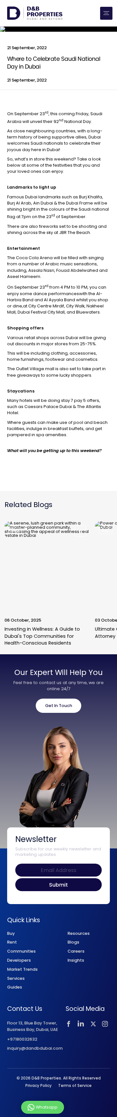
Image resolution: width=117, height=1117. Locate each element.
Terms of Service (75, 1085)
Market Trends (22, 969)
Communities (21, 951)
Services (16, 978)
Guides (14, 987)
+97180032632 (22, 1039)
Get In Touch (58, 705)
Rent (12, 942)
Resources (79, 933)
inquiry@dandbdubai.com (35, 1048)
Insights (76, 960)
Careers (76, 951)
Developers (19, 960)
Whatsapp (47, 1107)
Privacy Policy (38, 1085)
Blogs (73, 942)
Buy (11, 933)
